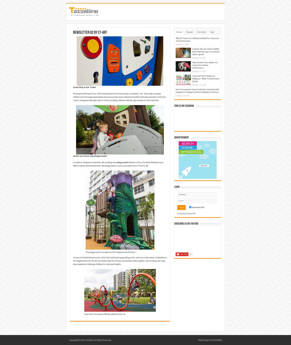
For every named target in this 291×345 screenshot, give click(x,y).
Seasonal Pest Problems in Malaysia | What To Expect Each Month (206, 79)
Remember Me (197, 207)
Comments (201, 32)
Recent (179, 32)
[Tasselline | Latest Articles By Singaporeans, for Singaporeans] (84, 11)
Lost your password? (186, 213)
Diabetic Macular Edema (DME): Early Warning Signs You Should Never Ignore (205, 52)
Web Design (203, 340)
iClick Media (217, 340)
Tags (212, 32)
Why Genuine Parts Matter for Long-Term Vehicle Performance (205, 65)
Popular (189, 32)
